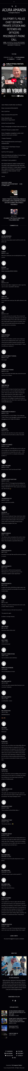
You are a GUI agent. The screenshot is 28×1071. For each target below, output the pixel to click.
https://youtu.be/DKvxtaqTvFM (9, 114)
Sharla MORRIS (6, 898)
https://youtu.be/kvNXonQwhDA (9, 108)
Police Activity (13, 1026)
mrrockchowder (7, 667)
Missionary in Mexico (8, 411)
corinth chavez (6, 444)
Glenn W (4, 512)
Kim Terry (4, 640)
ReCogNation (5, 710)
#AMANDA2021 (5, 714)
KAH (2, 281)
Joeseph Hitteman (7, 369)
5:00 (4, 903)
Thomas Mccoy (6, 498)
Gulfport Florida (7, 182)
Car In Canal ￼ (13, 1033)
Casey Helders (6, 465)
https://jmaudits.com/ (6, 118)
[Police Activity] (4, 1028)
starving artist (6, 834)
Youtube (14, 54)
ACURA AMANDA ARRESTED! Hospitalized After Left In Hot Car (17, 1012)
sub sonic (4, 741)
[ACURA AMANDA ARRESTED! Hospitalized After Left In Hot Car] (4, 1013)
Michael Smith (6, 681)
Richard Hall (5, 855)
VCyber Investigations (8, 479)
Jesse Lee (4, 296)
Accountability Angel (8, 356)
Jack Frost (5, 626)
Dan (2, 601)
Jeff (2, 312)
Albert (3, 251)
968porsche (5, 385)
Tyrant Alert (6, 185)
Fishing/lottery (6, 806)
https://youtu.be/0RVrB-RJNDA (9, 271)
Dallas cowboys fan (8, 654)
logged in (12, 938)
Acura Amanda (6, 236)
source (3, 176)
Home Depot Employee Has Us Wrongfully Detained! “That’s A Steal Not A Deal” (18, 1020)
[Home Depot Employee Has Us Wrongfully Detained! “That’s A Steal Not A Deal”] (4, 1020)
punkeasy (4, 429)
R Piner (3, 267)
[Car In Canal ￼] (4, 1035)
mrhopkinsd (5, 335)
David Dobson (6, 533)
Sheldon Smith (6, 550)
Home (4, 42)
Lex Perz (4, 727)
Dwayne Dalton (6, 924)
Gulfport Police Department (10, 184)
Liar (21, 184)
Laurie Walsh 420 (6, 789)
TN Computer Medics (16, 1065)
